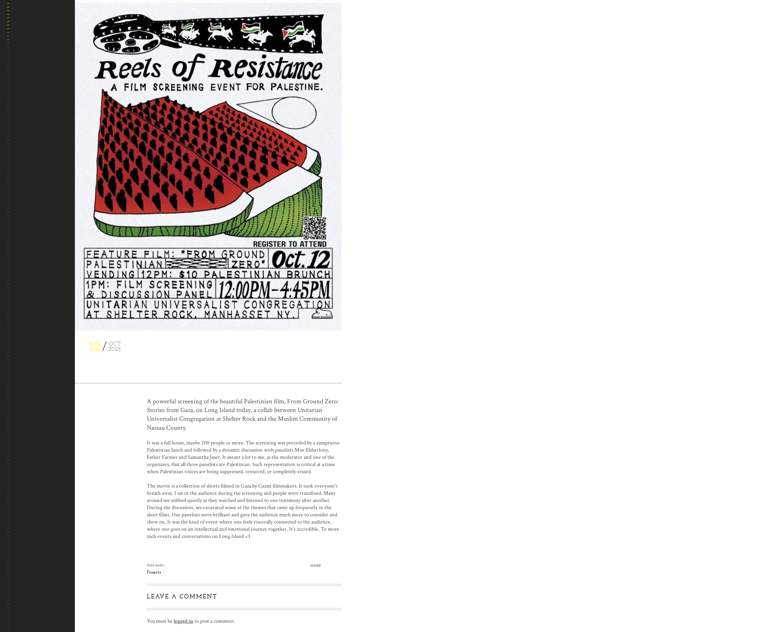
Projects (23, 143)
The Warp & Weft (30, 129)
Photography (28, 100)
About (20, 71)
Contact (22, 158)
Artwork (23, 86)
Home (19, 57)
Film (18, 114)
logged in (183, 621)
